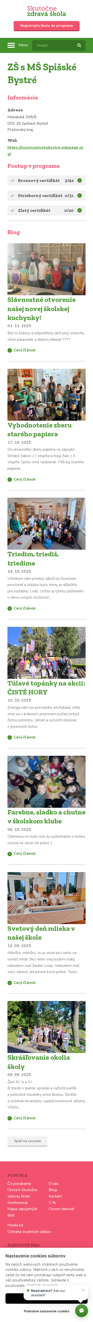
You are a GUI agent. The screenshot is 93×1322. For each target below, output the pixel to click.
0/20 (69, 210)
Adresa (15, 110)
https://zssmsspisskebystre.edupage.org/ (45, 151)
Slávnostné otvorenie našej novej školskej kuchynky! (41, 308)
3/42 (69, 180)
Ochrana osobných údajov (29, 1231)
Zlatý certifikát (34, 210)
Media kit (15, 1225)
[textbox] (59, 45)
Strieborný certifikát (40, 195)
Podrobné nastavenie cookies (46, 1311)
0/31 (69, 195)
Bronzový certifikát (39, 180)
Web (12, 140)
